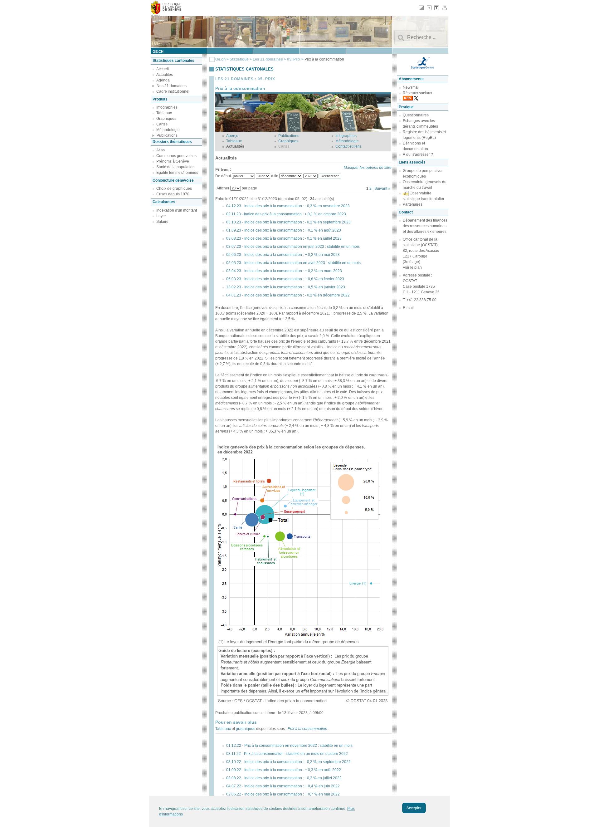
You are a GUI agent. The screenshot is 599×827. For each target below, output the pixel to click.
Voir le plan (412, 267)
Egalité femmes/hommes (177, 172)
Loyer (161, 216)
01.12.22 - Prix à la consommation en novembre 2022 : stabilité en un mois (289, 745)
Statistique (239, 59)
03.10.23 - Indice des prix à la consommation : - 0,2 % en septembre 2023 (288, 222)
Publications (167, 135)
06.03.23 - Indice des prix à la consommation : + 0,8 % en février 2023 (285, 279)
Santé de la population (175, 167)
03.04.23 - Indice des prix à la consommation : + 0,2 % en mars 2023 (284, 271)
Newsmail (411, 87)
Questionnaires (416, 115)
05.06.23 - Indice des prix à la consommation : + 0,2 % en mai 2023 (283, 254)
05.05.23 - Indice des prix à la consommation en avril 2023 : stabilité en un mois (293, 263)
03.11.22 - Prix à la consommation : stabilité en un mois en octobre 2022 (287, 753)
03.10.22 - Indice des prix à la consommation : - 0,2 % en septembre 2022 (288, 762)
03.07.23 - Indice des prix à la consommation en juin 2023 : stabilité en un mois (293, 246)
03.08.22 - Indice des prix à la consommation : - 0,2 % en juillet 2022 (284, 778)
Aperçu (232, 136)
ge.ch (158, 51)
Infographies (167, 107)
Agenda (163, 80)
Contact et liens (348, 146)
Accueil (162, 69)
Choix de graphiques (174, 188)
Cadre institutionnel (172, 91)
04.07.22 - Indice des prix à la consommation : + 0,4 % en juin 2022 (283, 786)
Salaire (162, 221)
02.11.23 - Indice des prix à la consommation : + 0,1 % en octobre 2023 (286, 214)
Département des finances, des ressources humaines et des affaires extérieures (425, 226)
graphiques (245, 729)
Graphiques (166, 118)
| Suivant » (381, 188)
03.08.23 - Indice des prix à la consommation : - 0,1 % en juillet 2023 (284, 238)
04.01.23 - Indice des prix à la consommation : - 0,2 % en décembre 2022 (288, 295)
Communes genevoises (176, 156)
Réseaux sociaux (417, 93)
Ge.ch (220, 59)
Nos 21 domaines (172, 86)
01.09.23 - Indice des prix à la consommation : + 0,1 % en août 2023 (283, 230)
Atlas (160, 150)
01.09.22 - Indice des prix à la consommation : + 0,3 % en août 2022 (283, 770)
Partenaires (412, 204)
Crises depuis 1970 (172, 194)
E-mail (408, 308)
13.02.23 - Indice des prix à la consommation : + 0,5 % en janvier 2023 (285, 287)
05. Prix (294, 59)
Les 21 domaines (268, 59)
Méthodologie (168, 130)
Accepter (414, 808)
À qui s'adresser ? (418, 154)
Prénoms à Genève (172, 161)
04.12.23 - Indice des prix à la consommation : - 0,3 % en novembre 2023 (288, 206)
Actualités (164, 74)
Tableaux (164, 113)
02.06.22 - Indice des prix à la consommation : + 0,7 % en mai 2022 (283, 794)
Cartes (162, 124)
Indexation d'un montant (176, 210)
